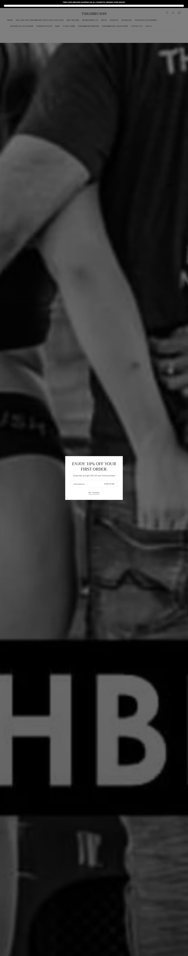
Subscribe (109, 484)
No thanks (94, 493)
